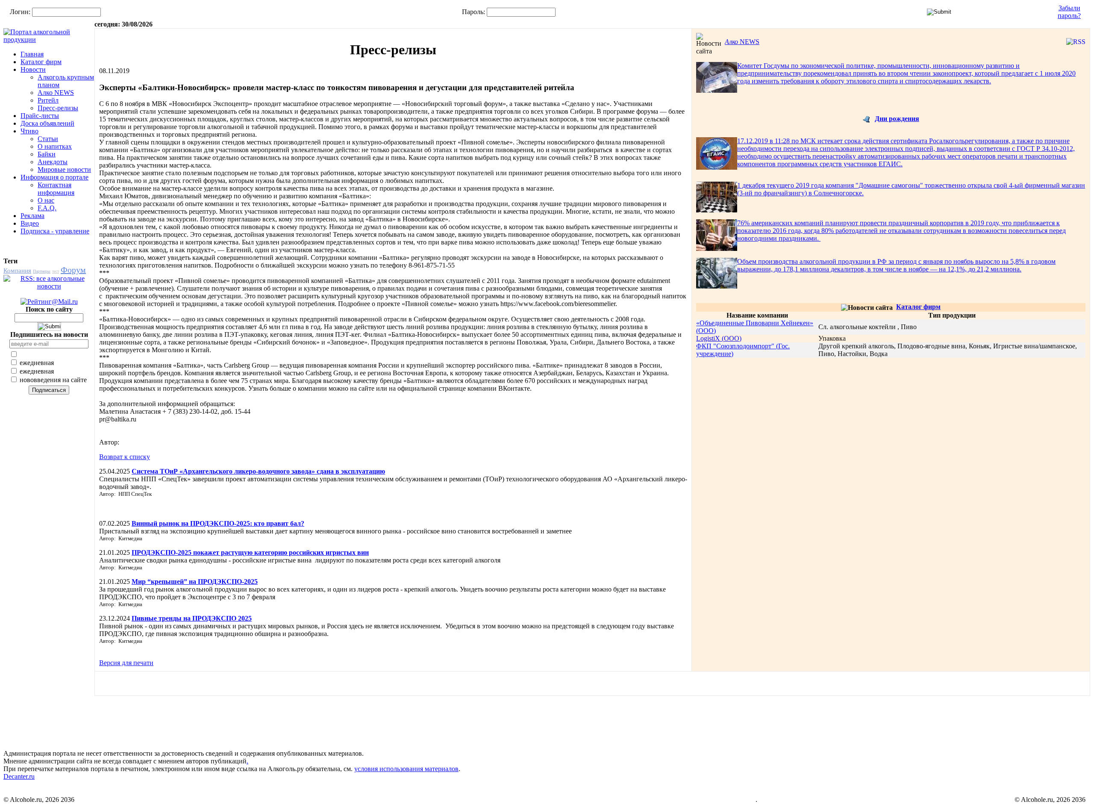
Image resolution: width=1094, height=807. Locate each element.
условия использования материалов (406, 768)
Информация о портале (54, 177)
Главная (32, 54)
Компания (17, 270)
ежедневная (36, 362)
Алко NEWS (56, 92)
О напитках (55, 146)
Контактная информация (56, 188)
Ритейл (48, 100)
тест (55, 271)
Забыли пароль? (1069, 11)
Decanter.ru (19, 776)
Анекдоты (53, 161)
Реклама (32, 215)
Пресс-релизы (58, 108)
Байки (47, 154)
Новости (33, 69)
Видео (30, 223)
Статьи (48, 138)
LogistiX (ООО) (718, 338)
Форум (73, 269)
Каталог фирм (41, 61)
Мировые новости (64, 169)
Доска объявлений (47, 123)
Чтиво (29, 131)
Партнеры (41, 271)
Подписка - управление (55, 231)
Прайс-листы (40, 115)
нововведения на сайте (52, 379)
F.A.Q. (47, 208)
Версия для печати (126, 662)
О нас (46, 200)
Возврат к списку (124, 456)
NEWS (742, 41)
